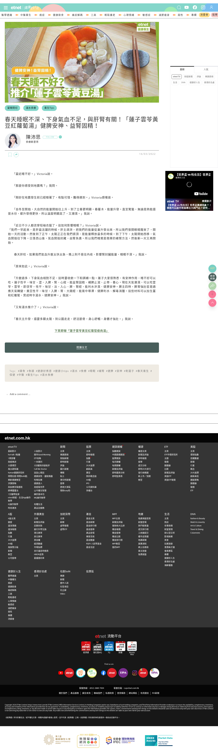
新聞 (62, 447)
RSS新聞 (155, 693)
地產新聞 (142, 540)
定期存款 (38, 526)
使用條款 (121, 693)
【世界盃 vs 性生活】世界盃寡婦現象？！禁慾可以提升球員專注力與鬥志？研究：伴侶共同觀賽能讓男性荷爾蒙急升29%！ (189, 206)
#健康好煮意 (44, 371)
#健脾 (109, 371)
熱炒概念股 (91, 476)
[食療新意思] (13, 141)
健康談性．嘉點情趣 (43, 476)
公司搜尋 (12, 558)
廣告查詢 (86, 693)
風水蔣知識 (13, 469)
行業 (88, 462)
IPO (87, 483)
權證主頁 (142, 451)
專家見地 (90, 537)
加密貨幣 (65, 514)
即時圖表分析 (118, 473)
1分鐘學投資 (13, 494)
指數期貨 (116, 451)
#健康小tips (61, 371)
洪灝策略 (12, 483)
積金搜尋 (116, 533)
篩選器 (167, 466)
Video (62, 594)
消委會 (204, 15)
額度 (10, 522)
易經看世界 (39, 487)
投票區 (90, 571)
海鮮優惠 (168, 565)
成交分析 (142, 466)
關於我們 (63, 693)
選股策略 (194, 480)
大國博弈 (12, 466)
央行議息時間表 (41, 551)
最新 (182, 69)
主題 (166, 458)
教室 (140, 480)
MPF (114, 514)
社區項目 (64, 587)
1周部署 (11, 458)
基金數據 (90, 540)
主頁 (62, 451)
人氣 (206, 69)
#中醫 (20, 375)
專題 (62, 576)
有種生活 (38, 504)
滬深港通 (12, 526)
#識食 (21, 371)
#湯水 (74, 371)
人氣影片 (38, 451)
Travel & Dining (196, 529)
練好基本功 (39, 494)
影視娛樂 (168, 537)
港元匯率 (38, 533)
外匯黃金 (39, 514)
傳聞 (62, 473)
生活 (175, 83)
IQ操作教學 (13, 504)
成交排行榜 (143, 529)
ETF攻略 (37, 458)
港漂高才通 (169, 547)
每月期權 (116, 462)
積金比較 (116, 537)
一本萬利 (38, 462)
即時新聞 (64, 462)
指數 (88, 458)
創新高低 (194, 476)
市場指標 (38, 547)
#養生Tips (32, 375)
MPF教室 (116, 544)
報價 (166, 462)
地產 (140, 514)
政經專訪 (12, 462)
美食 (166, 540)
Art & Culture (196, 526)
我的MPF (116, 547)
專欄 (194, 15)
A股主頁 (11, 519)
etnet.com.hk (17, 438)
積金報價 (116, 529)
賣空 (88, 473)
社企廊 (63, 590)
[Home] (16, 7)
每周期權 (116, 466)
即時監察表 (117, 476)
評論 (199, 77)
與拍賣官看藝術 (15, 487)
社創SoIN (65, 571)
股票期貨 (116, 458)
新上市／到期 (144, 476)
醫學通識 (6, 15)
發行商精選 (143, 473)
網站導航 (133, 693)
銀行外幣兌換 (40, 529)
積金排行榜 (117, 540)
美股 (192, 447)
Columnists (195, 533)
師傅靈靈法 (13, 491)
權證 (140, 447)
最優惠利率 (39, 558)
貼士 (62, 476)
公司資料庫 (91, 487)
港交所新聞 (65, 480)
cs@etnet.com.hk (131, 688)
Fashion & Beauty (197, 519)
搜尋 (62, 483)
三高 (93, 15)
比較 (166, 469)
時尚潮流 (12, 508)
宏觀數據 (194, 458)
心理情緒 (129, 15)
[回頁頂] (212, 303)
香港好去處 (209, 83)
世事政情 (168, 526)
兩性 (180, 15)
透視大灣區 (65, 487)
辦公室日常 (169, 533)
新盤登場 (142, 522)
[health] (39, 8)
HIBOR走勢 (39, 554)
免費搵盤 (142, 554)
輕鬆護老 (110, 15)
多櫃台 (89, 491)
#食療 (83, 371)
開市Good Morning (42, 455)
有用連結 (144, 693)
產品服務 (75, 693)
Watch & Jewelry (197, 522)
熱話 (166, 522)
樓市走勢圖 (143, 537)
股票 (88, 447)
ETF (166, 447)
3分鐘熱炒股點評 (42, 466)
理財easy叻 (65, 491)
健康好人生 (195, 83)
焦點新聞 (64, 458)
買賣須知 (142, 544)
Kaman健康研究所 (16, 473)
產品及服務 (39, 508)
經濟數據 (38, 544)
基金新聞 (90, 522)
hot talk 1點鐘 (14, 455)
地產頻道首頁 (144, 519)
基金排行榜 (91, 526)
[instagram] (203, 7)
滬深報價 (12, 529)
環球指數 (194, 455)
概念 (192, 469)
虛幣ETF (63, 529)
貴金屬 (37, 540)
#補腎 (101, 371)
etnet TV (176, 77)
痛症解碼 (77, 15)
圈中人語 (64, 583)
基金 (88, 514)
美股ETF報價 (170, 480)
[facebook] (195, 7)
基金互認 (90, 547)
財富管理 (168, 529)
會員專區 (168, 551)
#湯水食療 (46, 375)
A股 (10, 514)
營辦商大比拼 (118, 526)
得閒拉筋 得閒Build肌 (17, 476)
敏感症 (147, 15)
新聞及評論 (117, 469)
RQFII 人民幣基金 (93, 544)
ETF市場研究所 (171, 455)
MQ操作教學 (39, 498)
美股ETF (167, 476)
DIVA (183, 83)
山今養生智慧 (40, 491)
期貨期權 (117, 447)
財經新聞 (188, 77)
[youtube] (186, 7)
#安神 (118, 371)
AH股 (88, 480)
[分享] (16, 154)
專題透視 (209, 77)
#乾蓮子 (129, 371)
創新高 (89, 469)
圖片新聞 (64, 469)
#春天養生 (142, 371)
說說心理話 (39, 473)
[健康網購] (212, 277)
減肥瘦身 (164, 15)
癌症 (42, 15)
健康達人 (38, 483)
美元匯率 (38, 537)
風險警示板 (13, 547)
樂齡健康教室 (14, 480)
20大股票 (90, 466)
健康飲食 (58, 15)
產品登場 (90, 533)
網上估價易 (143, 547)
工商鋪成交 (143, 533)
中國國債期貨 (118, 455)
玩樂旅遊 (168, 544)
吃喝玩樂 (38, 480)
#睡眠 (92, 371)
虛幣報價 (64, 526)
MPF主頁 (116, 519)
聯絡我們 (98, 693)
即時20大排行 (144, 469)
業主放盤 (142, 551)
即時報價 (90, 455)
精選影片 (207, 201)
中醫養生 (25, 15)
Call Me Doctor (40, 469)
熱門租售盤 (143, 526)
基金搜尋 (90, 529)
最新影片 (12, 451)
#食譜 (30, 371)
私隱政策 (109, 693)
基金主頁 (90, 519)
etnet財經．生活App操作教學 (19, 499)
